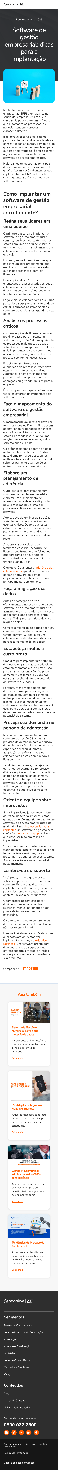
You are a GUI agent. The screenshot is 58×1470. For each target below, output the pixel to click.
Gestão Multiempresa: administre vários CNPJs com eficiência (26, 1174)
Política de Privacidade (16, 1452)
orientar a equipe (29, 833)
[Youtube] (21, 1432)
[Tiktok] (14, 1432)
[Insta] (6, 1432)
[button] (25, 969)
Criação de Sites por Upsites (19, 1462)
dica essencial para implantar (26, 828)
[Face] (36, 1432)
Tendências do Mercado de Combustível (28, 1244)
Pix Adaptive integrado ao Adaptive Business (27, 1107)
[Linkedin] (29, 1432)
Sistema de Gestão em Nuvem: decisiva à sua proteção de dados (25, 1031)
